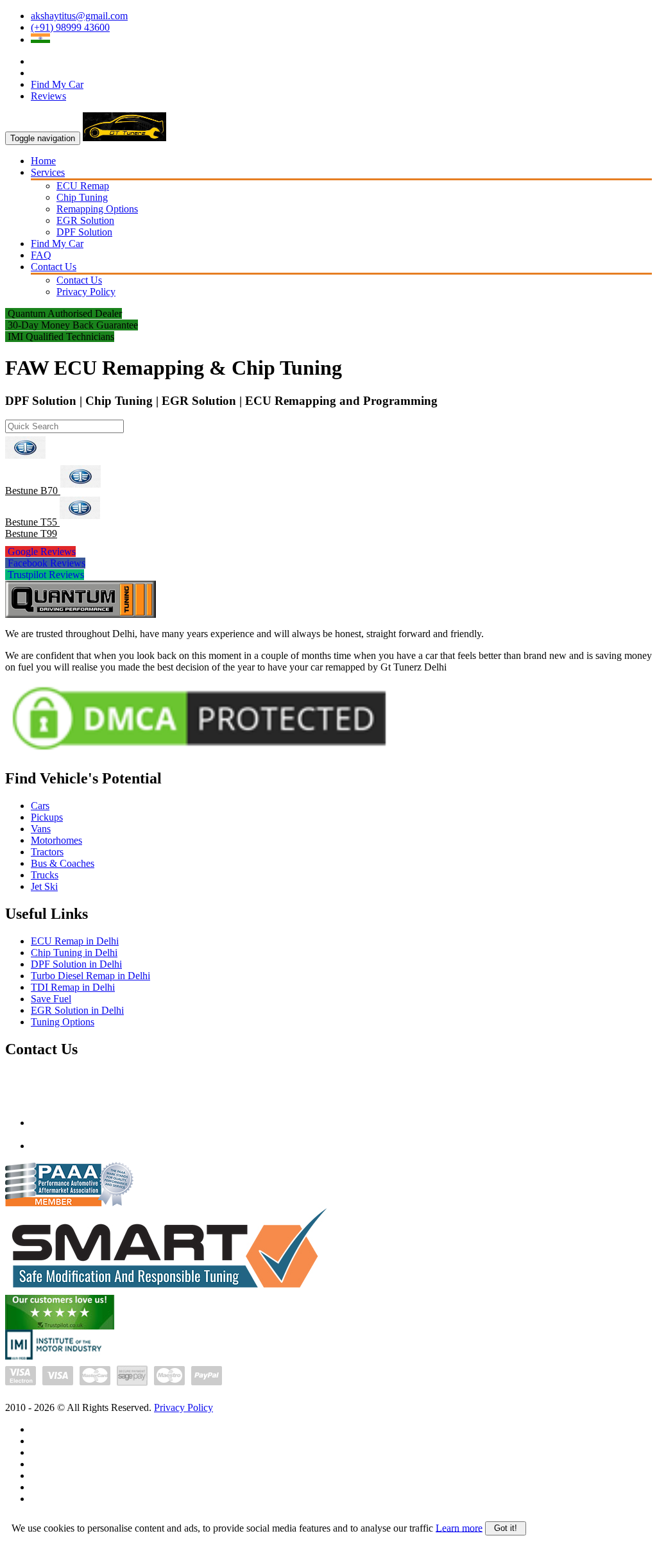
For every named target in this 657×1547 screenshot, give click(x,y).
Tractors (47, 851)
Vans (41, 828)
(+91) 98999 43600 (70, 27)
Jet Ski (44, 886)
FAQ (41, 255)
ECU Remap (82, 185)
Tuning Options (62, 1021)
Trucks (44, 874)
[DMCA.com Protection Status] (199, 753)
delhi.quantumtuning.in (77, 1145)
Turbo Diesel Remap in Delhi (90, 975)
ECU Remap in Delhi (75, 941)
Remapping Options (97, 208)
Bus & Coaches (62, 863)
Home (43, 160)
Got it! (505, 1528)
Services (48, 172)
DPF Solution (84, 231)
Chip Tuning (82, 197)
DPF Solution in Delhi (76, 964)
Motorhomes (56, 840)
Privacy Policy (85, 291)
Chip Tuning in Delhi (74, 952)
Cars (40, 805)
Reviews (48, 95)
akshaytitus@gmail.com (79, 15)
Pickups (47, 817)
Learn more (459, 1527)
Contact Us (53, 266)
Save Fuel (51, 998)
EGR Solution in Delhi (77, 1010)
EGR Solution (85, 220)
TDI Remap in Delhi (73, 987)
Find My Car (57, 84)
